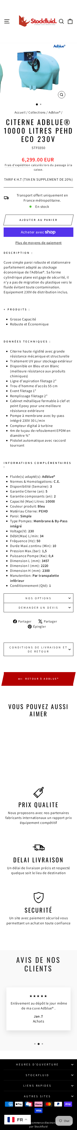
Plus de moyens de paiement (38, 242)
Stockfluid (37, 1075)
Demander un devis (39, 607)
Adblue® (55, 112)
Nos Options (38, 598)
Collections (37, 112)
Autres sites (37, 1096)
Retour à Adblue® (41, 678)
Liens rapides (37, 1085)
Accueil (20, 112)
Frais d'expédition (17, 165)
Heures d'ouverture (37, 1064)
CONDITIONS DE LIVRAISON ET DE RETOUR (38, 649)
